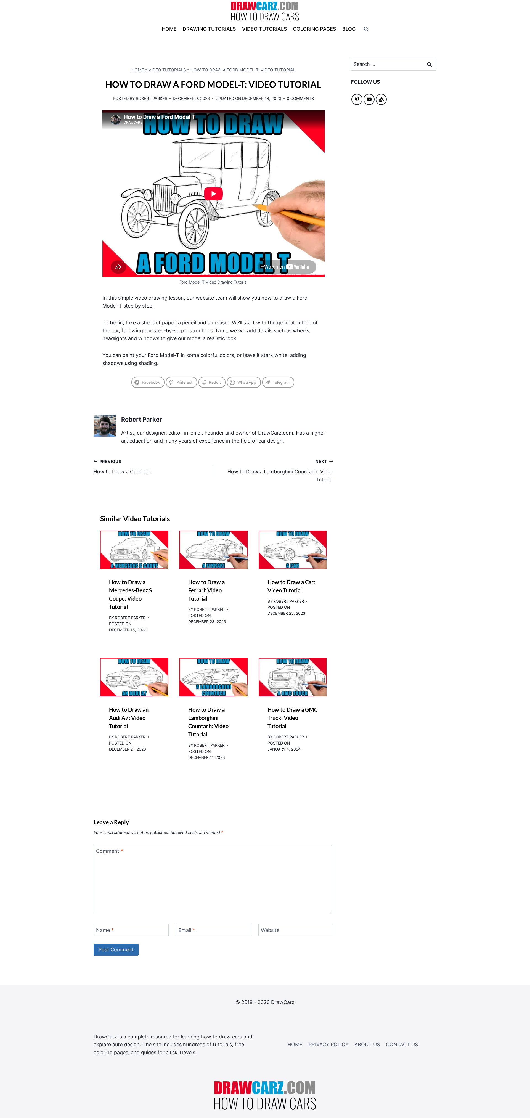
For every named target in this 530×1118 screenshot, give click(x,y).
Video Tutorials (167, 70)
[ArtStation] (381, 99)
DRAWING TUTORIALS (209, 29)
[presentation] (134, 550)
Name (105, 930)
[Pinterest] (356, 99)
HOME (169, 29)
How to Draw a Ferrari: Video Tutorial (206, 590)
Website (270, 930)
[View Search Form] (366, 29)
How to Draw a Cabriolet (122, 467)
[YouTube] (369, 99)
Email (187, 930)
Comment (109, 851)
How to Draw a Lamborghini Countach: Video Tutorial (280, 471)
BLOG (349, 29)
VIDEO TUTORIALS (264, 29)
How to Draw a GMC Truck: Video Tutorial (292, 717)
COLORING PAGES (314, 29)
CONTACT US (402, 1044)
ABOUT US (367, 1044)
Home (137, 70)
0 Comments (300, 98)
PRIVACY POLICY (329, 1044)
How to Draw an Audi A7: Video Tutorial (129, 717)
